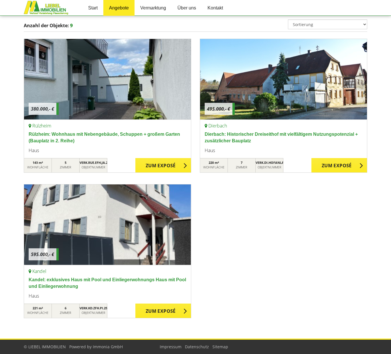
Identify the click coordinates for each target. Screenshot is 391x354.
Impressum (170, 346)
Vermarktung (153, 7)
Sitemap (220, 346)
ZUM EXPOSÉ (161, 165)
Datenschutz (197, 346)
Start (93, 7)
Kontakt (215, 7)
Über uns (186, 7)
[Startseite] (49, 8)
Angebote (119, 7)
